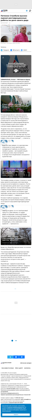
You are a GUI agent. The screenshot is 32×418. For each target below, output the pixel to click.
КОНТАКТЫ (27, 368)
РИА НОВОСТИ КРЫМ (8, 368)
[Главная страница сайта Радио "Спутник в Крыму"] (4, 10)
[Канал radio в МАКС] (22, 356)
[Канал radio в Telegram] (10, 356)
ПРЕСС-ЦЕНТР (19, 368)
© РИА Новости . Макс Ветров (6, 43)
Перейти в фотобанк (16, 43)
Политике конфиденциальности (15, 407)
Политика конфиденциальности (10, 393)
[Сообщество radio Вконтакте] (16, 356)
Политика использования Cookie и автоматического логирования (15, 391)
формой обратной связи (16, 403)
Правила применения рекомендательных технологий (15, 395)
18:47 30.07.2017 (4, 22)
